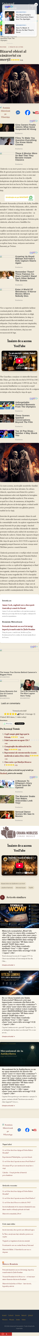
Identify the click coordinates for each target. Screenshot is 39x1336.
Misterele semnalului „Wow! (11, 1214)
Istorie (17, 1315)
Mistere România (10, 1264)
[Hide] (1, 31)
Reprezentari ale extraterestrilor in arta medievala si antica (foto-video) (20, 756)
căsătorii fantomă (7, 887)
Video (24, 1320)
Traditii (31, 887)
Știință (30, 1315)
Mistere (3, 47)
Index (18, 1320)
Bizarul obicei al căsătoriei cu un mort (13, 883)
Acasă (4, 1315)
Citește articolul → (8, 965)
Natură (23, 1315)
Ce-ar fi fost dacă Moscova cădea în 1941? (16, 1202)
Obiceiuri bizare (21, 887)
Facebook (3, 773)
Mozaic (11, 1320)
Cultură (10, 1315)
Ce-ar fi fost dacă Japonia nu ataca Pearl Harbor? (18, 1198)
